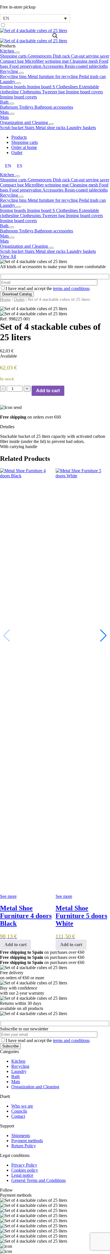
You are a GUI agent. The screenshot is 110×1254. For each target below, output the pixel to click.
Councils (19, 1111)
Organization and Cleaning (24, 122)
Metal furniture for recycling (53, 76)
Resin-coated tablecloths (86, 66)
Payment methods (27, 1140)
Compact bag (12, 61)
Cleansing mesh (84, 61)
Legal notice (22, 1175)
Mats (5, 112)
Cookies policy (24, 1170)
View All (8, 256)
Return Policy (23, 1145)
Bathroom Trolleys (17, 107)
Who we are (22, 1106)
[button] (103, 635)
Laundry (8, 81)
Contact (18, 1116)
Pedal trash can (92, 76)
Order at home (24, 147)
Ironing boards (13, 86)
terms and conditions (71, 288)
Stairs (30, 127)
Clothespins (31, 91)
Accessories (53, 66)
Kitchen (7, 51)
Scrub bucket (12, 127)
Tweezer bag (54, 91)
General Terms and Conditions (38, 1180)
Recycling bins (14, 76)
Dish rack (62, 56)
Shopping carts (14, 56)
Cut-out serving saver (90, 56)
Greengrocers (40, 56)
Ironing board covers (84, 91)
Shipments (20, 1135)
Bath (5, 102)
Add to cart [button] (16, 944)
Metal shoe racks (51, 127)
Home (5, 299)
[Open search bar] (55, 35)
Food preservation (25, 66)
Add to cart (48, 390)
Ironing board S (41, 86)
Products (19, 137)
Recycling (9, 71)
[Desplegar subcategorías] (17, 52)
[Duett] (55, 30)
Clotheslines (67, 86)
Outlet (16, 152)
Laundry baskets (81, 127)
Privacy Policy (24, 1165)
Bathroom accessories (53, 107)
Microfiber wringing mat (47, 61)
